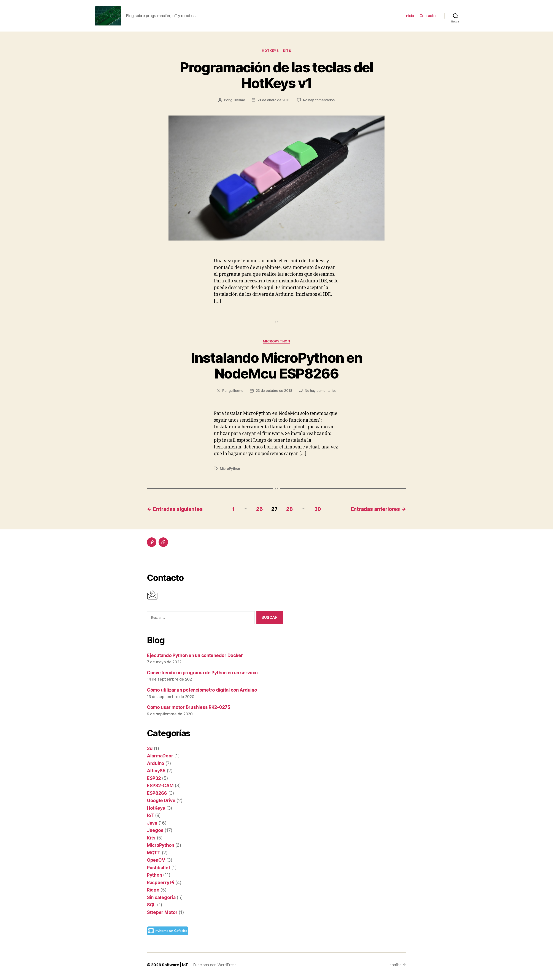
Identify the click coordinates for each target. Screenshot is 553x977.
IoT (150, 815)
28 (289, 509)
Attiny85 (156, 770)
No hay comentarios (319, 100)
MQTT (153, 852)
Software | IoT (175, 965)
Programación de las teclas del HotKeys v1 (276, 75)
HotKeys (270, 51)
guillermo (237, 100)
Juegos (155, 830)
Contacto (428, 15)
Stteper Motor (162, 912)
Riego (153, 890)
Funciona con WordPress (214, 965)
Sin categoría (161, 897)
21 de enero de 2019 (274, 100)
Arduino (155, 763)
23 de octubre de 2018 (274, 390)
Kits (287, 51)
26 (259, 509)
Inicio (409, 15)
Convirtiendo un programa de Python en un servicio (202, 672)
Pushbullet (158, 867)
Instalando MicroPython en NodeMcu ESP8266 (276, 365)
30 (317, 509)
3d (150, 748)
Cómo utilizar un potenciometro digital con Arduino (202, 690)
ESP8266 (157, 793)
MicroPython (276, 341)
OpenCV (156, 860)
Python (154, 875)
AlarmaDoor (160, 755)
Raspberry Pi (160, 882)
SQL (151, 904)
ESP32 (154, 778)
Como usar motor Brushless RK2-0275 (188, 707)
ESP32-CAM (160, 785)
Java (152, 823)
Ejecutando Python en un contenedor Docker (195, 655)
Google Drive (161, 800)
